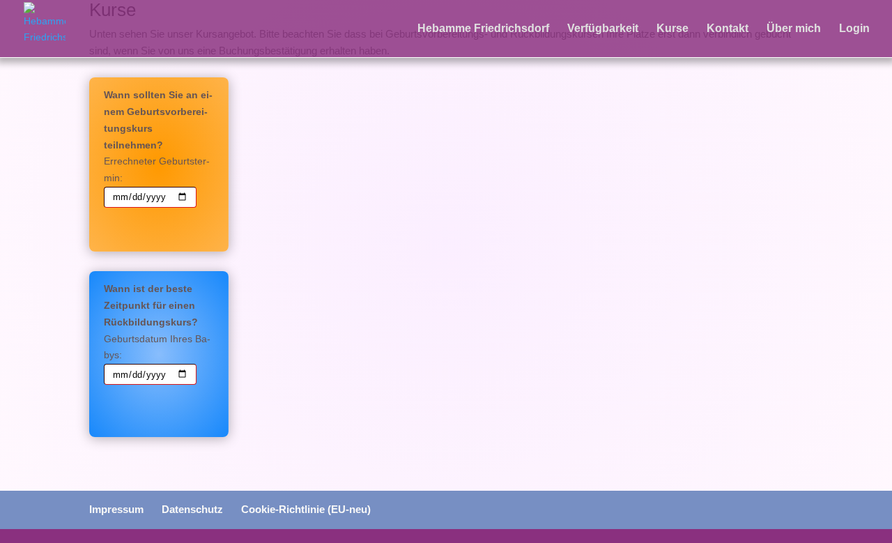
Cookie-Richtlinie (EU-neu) (306, 509)
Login (854, 29)
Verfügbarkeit (602, 29)
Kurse (672, 29)
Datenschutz (192, 509)
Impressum (116, 509)
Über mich (794, 29)
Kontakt (727, 29)
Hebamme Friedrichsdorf (483, 29)
